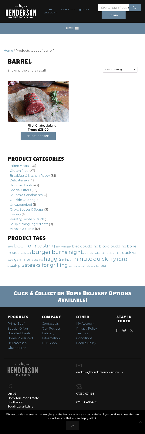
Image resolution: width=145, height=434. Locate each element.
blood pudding (112, 246)
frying (10, 260)
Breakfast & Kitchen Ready (30, 175)
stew (71, 266)
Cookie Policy (86, 343)
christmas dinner (107, 253)
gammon (22, 259)
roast (122, 259)
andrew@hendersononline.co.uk (99, 372)
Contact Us (50, 323)
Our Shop (49, 343)
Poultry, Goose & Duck (27, 219)
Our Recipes (51, 328)
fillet (134, 253)
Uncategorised (21, 204)
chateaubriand (90, 253)
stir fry (77, 266)
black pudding (85, 246)
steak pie (16, 265)
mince (66, 259)
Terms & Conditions (84, 335)
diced (118, 253)
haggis (52, 259)
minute (82, 258)
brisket (27, 253)
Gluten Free (19, 171)
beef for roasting (34, 246)
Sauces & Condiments (26, 195)
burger (41, 252)
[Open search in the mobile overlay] (119, 7)
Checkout (68, 10)
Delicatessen (19, 180)
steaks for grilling (46, 265)
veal (103, 266)
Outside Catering (23, 200)
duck (126, 252)
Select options (38, 136)
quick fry (104, 259)
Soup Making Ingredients (29, 224)
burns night (67, 252)
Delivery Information (51, 335)
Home (8, 50)
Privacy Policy (86, 328)
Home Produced (20, 338)
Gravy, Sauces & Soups (26, 209)
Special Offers (20, 190)
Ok (72, 425)
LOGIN (114, 15)
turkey (96, 266)
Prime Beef (16, 323)
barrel (10, 247)
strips (90, 266)
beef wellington (63, 247)
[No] (140, 422)
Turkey (15, 214)
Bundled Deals (21, 185)
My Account (50, 11)
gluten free (37, 260)
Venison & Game (22, 229)
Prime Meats (19, 166)
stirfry (84, 266)
